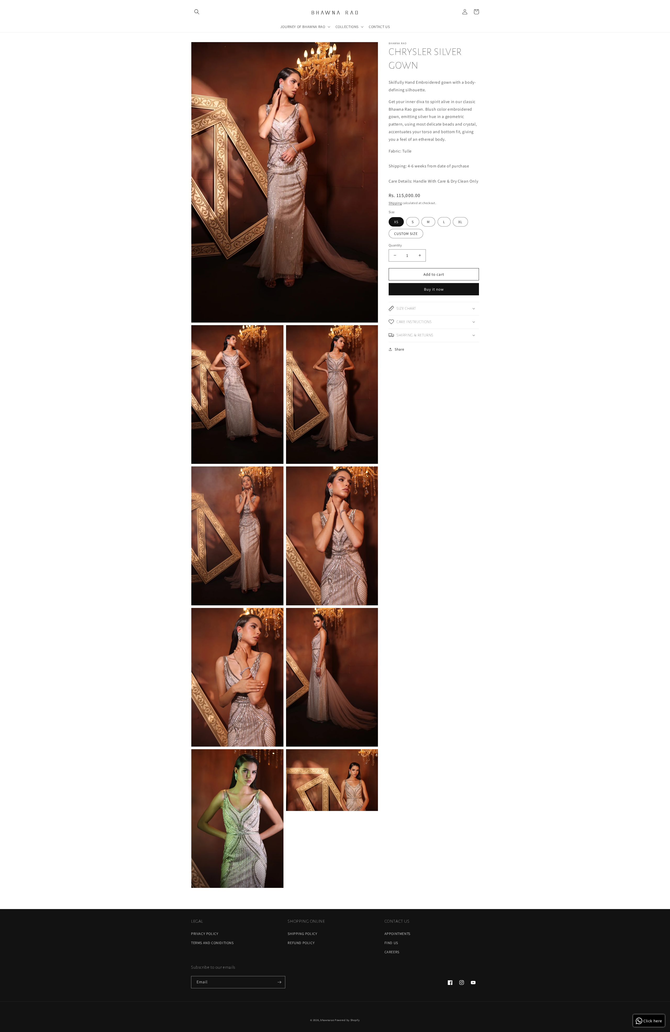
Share (399, 349)
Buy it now (434, 288)
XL (460, 221)
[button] (197, 12)
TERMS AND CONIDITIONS (212, 942)
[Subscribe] (279, 982)
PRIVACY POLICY (204, 933)
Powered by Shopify (347, 1020)
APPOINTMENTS (397, 933)
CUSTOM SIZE (406, 233)
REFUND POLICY (301, 942)
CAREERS (391, 952)
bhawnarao (327, 1020)
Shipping (395, 203)
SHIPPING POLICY (302, 933)
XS (396, 221)
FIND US (391, 942)
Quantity (395, 245)
